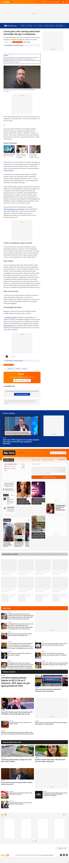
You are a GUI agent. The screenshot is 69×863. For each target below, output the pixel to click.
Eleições (4, 437)
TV (42, 641)
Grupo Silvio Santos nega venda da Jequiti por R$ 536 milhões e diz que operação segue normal (16, 713)
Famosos (9, 612)
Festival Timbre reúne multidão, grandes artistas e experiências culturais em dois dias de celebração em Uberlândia (55, 794)
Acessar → (13, 495)
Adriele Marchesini (11, 317)
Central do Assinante (54, 1)
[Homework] (7, 356)
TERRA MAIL (44, 1)
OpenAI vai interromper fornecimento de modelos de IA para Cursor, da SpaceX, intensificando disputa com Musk (17, 733)
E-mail (63, 1)
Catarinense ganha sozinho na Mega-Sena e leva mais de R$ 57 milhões (16, 760)
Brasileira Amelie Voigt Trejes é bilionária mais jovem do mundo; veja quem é (50, 760)
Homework (18, 368)
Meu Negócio (10, 368)
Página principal (8, 2)
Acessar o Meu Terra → (22, 452)
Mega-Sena (3, 757)
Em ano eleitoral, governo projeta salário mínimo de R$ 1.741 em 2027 (16, 783)
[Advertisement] (45, 734)
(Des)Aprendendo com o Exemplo (14, 209)
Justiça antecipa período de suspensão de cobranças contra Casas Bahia (48, 690)
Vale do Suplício (8, 170)
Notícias (9, 651)
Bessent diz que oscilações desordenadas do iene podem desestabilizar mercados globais (51, 723)
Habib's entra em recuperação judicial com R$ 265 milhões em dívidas (20, 793)
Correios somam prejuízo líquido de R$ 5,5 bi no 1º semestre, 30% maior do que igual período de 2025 (15, 681)
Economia (25, 368)
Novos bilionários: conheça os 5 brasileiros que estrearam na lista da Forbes (20, 803)
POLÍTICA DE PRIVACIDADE (47, 855)
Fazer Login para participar (22, 394)
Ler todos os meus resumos (48, 477)
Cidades (43, 661)
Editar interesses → (62, 459)
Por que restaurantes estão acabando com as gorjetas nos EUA (20, 723)
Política (43, 651)
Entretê (9, 632)
